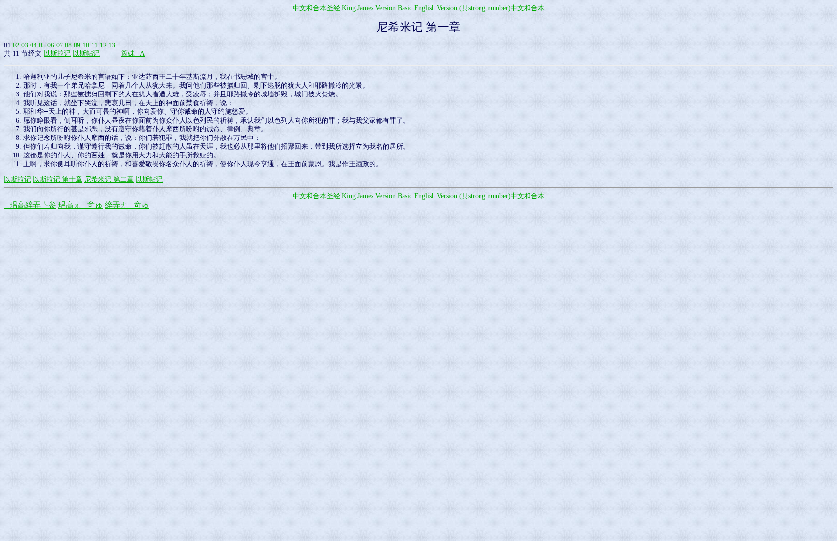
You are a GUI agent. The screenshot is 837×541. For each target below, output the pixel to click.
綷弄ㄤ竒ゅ (127, 205)
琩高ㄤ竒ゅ (80, 205)
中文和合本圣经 (316, 8)
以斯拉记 (57, 53)
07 (59, 45)
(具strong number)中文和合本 (501, 8)
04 (33, 45)
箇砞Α (133, 53)
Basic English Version (427, 8)
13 (111, 45)
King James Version (369, 8)
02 (16, 45)
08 (68, 45)
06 (50, 45)
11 (94, 45)
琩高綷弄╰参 (30, 205)
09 (77, 45)
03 (24, 45)
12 (103, 45)
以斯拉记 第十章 (57, 179)
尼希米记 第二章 (109, 179)
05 (42, 45)
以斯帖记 (86, 53)
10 (85, 45)
